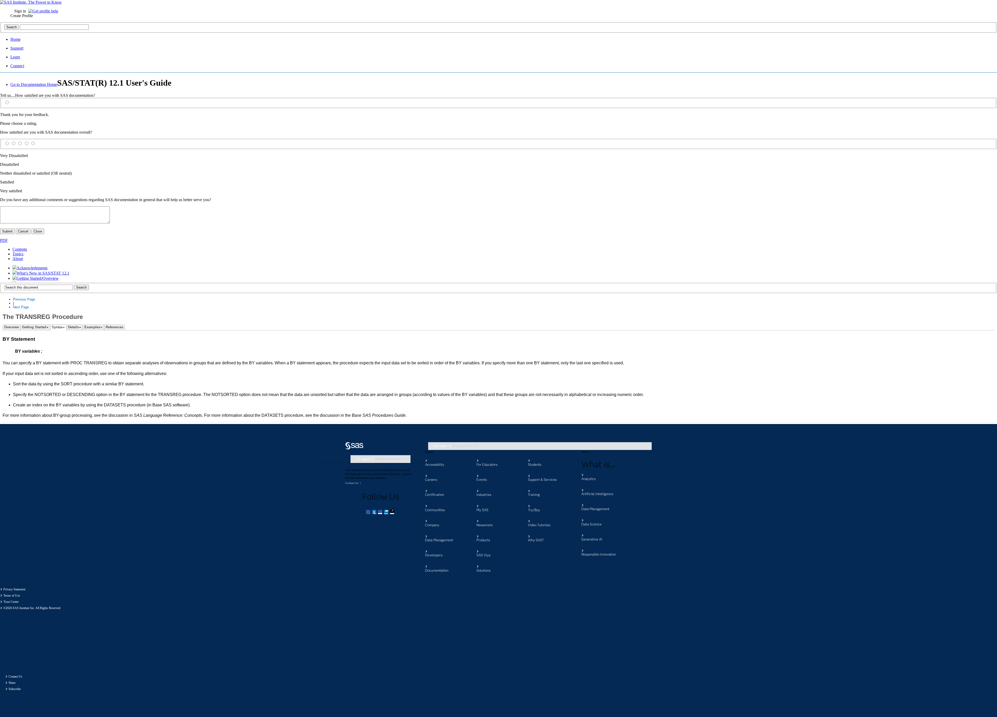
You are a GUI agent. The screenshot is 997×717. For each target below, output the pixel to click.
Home (15, 39)
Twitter (374, 512)
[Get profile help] (44, 11)
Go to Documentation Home (33, 84)
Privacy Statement (14, 589)
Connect (17, 66)
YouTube (386, 512)
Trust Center (11, 602)
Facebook (368, 512)
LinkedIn (380, 512)
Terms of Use (11, 595)
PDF (4, 240)
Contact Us (15, 676)
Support (16, 48)
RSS (392, 512)
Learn (15, 57)
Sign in (20, 11)
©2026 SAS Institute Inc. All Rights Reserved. (32, 608)
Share (12, 683)
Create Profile (21, 15)
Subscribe (15, 689)
